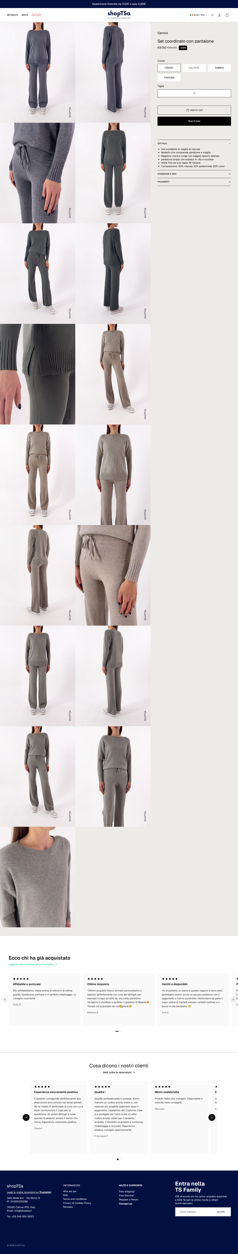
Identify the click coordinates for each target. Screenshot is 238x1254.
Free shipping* (127, 1191)
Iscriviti (221, 1211)
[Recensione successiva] (233, 999)
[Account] (219, 15)
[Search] (212, 15)
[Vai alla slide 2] (121, 1031)
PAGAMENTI (164, 181)
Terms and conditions (75, 1199)
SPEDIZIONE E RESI (167, 174)
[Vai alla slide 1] (117, 1031)
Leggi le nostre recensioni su (29, 1192)
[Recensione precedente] (4, 999)
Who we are (69, 1191)
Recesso (68, 1206)
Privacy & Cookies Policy (77, 1203)
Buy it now (194, 121)
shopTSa (20, 1245)
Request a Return (128, 1199)
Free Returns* (126, 1195)
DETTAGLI (162, 143)
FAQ (65, 1195)
